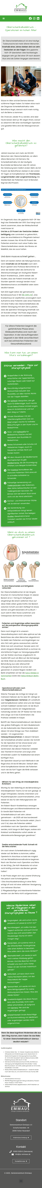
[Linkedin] (38, 18)
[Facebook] (30, 18)
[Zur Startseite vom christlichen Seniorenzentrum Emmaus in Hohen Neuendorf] (21, 1111)
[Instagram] (34, 18)
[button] (3, 18)
